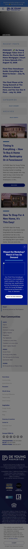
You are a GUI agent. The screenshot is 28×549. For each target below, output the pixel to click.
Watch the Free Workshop (14, 296)
